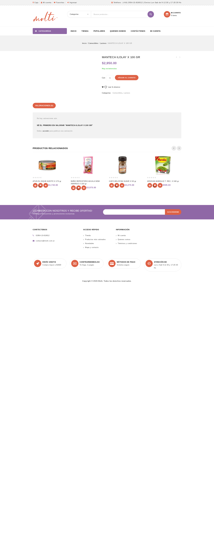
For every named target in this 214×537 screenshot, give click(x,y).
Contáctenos (138, 31)
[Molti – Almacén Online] (45, 16)
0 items (174, 15)
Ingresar (73, 2)
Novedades (89, 243)
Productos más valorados (95, 239)
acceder (46, 131)
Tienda (85, 31)
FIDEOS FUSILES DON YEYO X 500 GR (176, 57)
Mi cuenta (47, 2)
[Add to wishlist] (40, 185)
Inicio (74, 31)
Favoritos (60, 2)
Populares (99, 31)
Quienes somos (118, 31)
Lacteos (103, 43)
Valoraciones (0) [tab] (44, 106)
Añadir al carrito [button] (35, 185)
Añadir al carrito (126, 78)
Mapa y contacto (92, 247)
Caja (36, 2)
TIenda (88, 235)
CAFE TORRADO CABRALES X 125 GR (179, 57)
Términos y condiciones (127, 243)
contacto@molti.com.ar (45, 241)
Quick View (45, 185)
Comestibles (93, 43)
